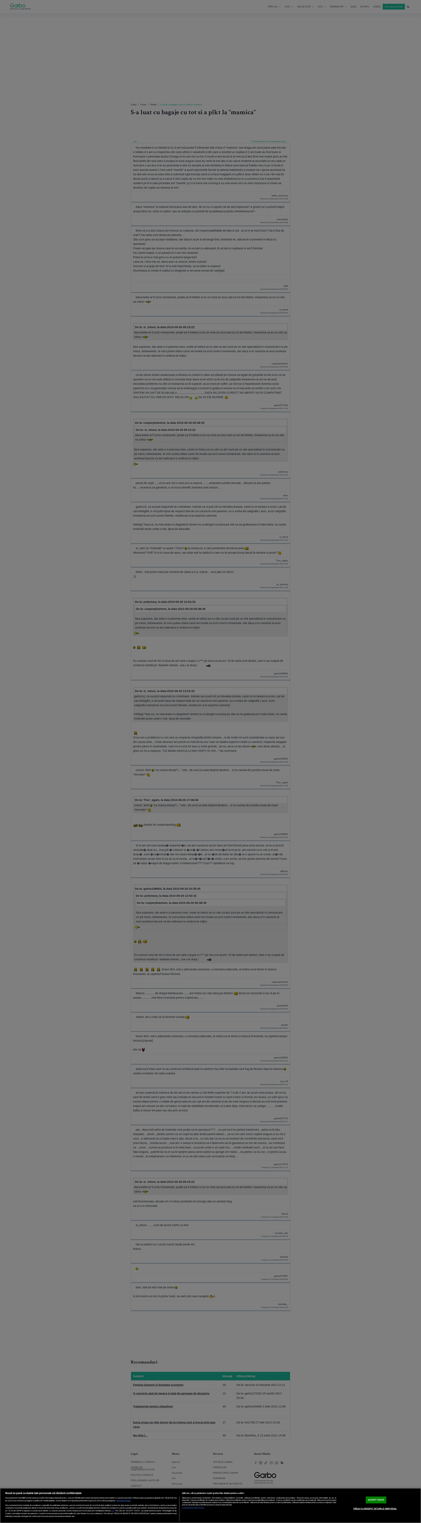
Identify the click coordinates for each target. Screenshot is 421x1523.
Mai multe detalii (123, 1500)
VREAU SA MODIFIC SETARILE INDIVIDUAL (375, 1508)
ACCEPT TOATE (376, 1499)
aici (112, 1510)
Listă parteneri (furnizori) (193, 1508)
